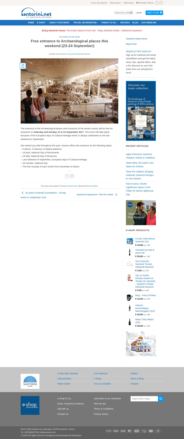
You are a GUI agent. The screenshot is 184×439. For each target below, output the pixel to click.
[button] (139, 13)
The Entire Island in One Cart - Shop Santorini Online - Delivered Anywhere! (92, 30)
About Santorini (59, 23)
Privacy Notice (101, 414)
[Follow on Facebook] (157, 3)
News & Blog (137, 378)
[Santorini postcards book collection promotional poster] (141, 110)
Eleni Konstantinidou (80, 54)
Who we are (100, 403)
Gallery (134, 373)
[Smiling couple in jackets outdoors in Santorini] (141, 212)
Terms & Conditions (103, 409)
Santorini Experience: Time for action (95, 194)
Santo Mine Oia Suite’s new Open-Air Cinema (140, 165)
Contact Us (62, 414)
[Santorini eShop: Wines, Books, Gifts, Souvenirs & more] (39, 12)
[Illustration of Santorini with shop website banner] (141, 343)
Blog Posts (131, 44)
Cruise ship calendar (99, 3)
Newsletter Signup (146, 3)
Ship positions (115, 3)
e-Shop (41, 23)
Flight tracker (128, 3)
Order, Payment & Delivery (70, 403)
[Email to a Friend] (72, 176)
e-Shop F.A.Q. (64, 398)
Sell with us (63, 409)
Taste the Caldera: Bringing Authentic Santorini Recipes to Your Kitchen (140, 175)
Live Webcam (148, 23)
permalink (94, 186)
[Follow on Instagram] (161, 3)
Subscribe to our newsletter (107, 398)
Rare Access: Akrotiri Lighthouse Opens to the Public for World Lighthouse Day (139, 189)
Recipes (125, 23)
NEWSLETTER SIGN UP (138, 51)
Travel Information (85, 23)
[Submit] (131, 13)
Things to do (108, 23)
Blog (135, 23)
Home (31, 23)
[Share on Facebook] (67, 176)
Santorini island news (69, 37)
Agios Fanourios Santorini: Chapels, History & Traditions (140, 156)
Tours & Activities (102, 383)
